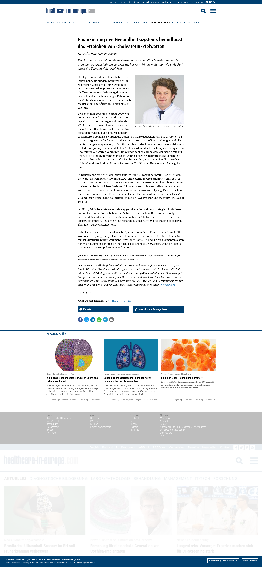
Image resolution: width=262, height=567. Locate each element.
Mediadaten (167, 2)
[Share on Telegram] (105, 319)
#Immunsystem (127, 399)
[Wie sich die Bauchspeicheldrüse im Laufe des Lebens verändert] (73, 355)
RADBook (155, 2)
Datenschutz (166, 432)
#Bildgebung (177, 399)
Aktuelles (53, 22)
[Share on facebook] (80, 319)
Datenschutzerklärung (20, 562)
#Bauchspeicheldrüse (60, 399)
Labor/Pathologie (116, 22)
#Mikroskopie (210, 399)
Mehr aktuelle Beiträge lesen (152, 309)
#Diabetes (73, 399)
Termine (178, 2)
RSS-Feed (134, 429)
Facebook (134, 417)
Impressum (165, 435)
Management (160, 22)
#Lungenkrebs (139, 399)
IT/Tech (177, 22)
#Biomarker (187, 399)
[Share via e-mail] (111, 319)
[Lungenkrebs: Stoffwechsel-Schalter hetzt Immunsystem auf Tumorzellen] (131, 355)
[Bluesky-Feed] (210, 2)
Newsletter (189, 2)
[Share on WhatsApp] (99, 319)
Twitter (133, 420)
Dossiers (94, 417)
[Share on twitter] (86, 319)
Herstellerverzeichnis (100, 426)
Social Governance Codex (172, 429)
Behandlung (140, 22)
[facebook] (206, 2)
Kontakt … (87, 309)
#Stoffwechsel (95, 399)
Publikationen (133, 2)
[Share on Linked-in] (92, 319)
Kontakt (199, 2)
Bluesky (133, 423)
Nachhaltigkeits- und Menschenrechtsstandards (183, 426)
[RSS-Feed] (213, 2)
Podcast (121, 2)
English (112, 2)
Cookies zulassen (250, 560)
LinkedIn (134, 426)
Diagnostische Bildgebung (81, 22)
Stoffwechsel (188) (119, 301)
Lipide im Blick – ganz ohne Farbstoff (182, 377)
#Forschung (83, 399)
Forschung (192, 22)
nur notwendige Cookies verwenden (223, 560)
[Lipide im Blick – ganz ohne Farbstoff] (188, 355)
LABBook (145, 2)
